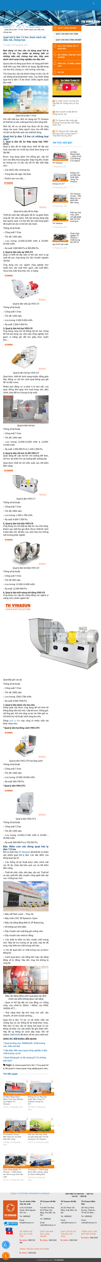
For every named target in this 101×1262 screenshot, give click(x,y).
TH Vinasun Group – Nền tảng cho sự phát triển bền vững (12, 1136)
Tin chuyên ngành (33, 27)
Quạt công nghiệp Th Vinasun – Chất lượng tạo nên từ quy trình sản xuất (13, 1173)
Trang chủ (7, 27)
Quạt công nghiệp (67, 28)
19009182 (26, 1216)
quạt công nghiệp (30, 1068)
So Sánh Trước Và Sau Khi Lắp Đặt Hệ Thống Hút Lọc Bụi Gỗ (65, 103)
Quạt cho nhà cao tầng (67, 34)
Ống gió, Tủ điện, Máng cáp (69, 64)
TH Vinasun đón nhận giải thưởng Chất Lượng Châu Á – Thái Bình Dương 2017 (65, 133)
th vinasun (17, 1065)
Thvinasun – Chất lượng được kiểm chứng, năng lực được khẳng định (38, 1171)
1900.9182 (15, 1035)
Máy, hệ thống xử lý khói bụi (68, 47)
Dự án (61, 72)
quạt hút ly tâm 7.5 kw (31, 1065)
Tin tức (18, 27)
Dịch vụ (90, 1194)
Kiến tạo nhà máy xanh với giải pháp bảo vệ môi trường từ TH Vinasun (38, 1136)
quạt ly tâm (14, 721)
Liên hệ (83, 1196)
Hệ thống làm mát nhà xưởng (69, 56)
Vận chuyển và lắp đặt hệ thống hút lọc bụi (64, 113)
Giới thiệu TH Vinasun (74, 1194)
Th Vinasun (24, 852)
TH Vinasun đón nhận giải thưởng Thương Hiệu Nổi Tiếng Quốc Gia (65, 122)
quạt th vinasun (15, 1068)
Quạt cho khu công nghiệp (68, 40)
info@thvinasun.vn (27, 1223)
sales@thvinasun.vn (48, 1225)
